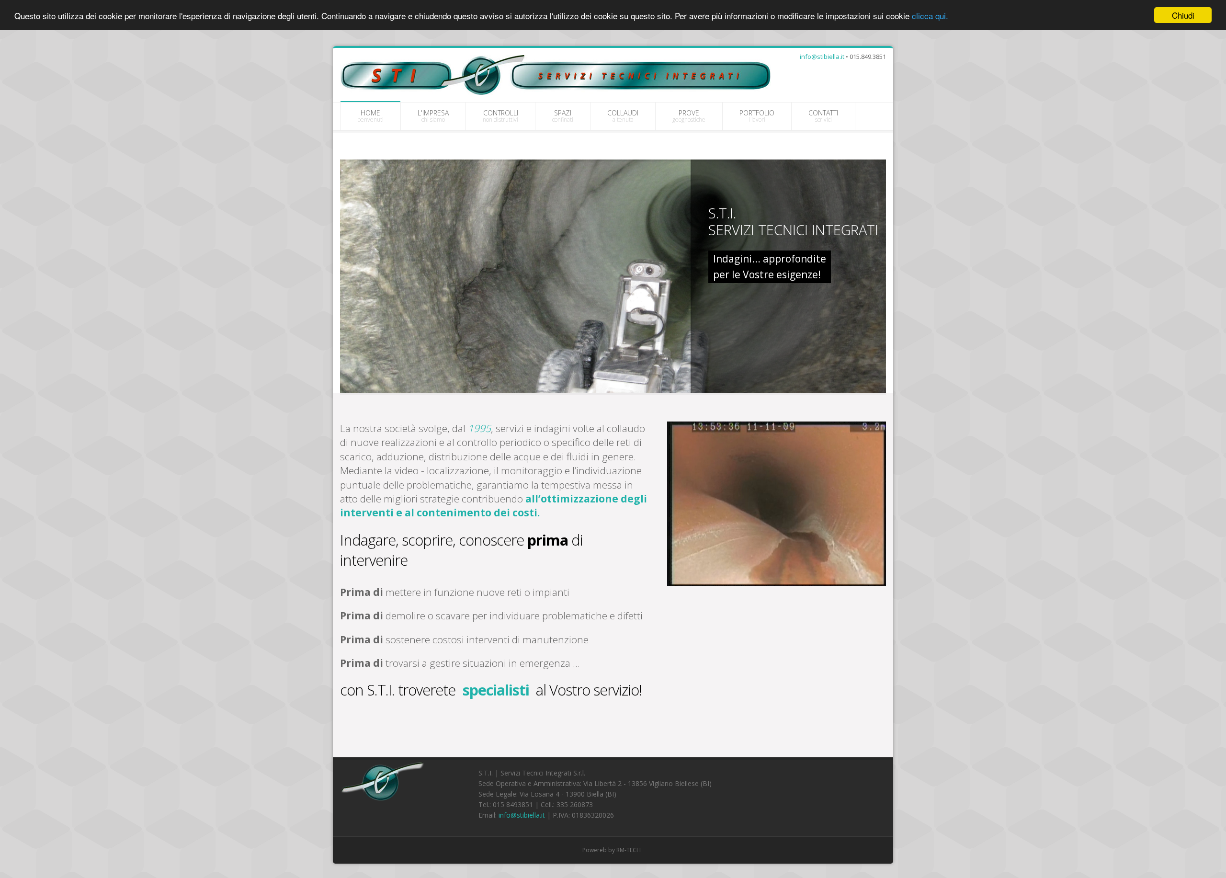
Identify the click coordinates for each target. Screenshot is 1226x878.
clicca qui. (930, 16)
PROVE (688, 116)
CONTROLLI (500, 116)
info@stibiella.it (822, 56)
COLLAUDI (622, 116)
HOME (370, 116)
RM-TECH (628, 850)
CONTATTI (823, 116)
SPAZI (562, 116)
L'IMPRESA (433, 116)
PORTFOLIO (756, 116)
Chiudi (1183, 15)
